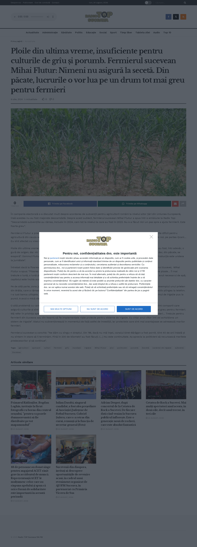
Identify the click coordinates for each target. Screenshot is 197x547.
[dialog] (98, 273)
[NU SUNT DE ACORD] (152, 237)
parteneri (54, 258)
